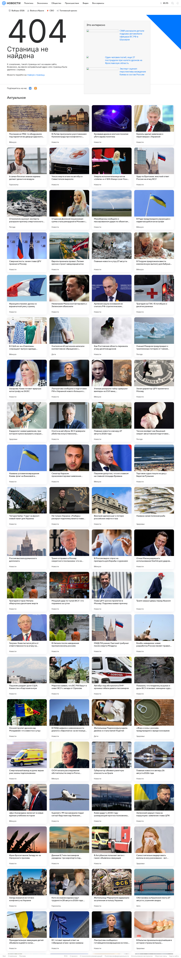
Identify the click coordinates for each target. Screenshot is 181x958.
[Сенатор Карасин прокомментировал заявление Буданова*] (69, 464)
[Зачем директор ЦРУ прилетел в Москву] (154, 380)
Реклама (22, 956)
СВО (52, 11)
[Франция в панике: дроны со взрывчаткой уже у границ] (27, 295)
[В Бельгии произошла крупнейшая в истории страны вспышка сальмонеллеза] (154, 931)
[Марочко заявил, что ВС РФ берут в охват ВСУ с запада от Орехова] (69, 677)
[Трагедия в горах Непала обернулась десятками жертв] (27, 592)
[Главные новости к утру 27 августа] (112, 252)
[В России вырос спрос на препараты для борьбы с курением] (112, 549)
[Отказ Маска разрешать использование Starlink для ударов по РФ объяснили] (154, 549)
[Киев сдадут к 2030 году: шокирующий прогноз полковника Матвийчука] (112, 804)
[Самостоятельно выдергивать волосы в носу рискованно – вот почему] (154, 846)
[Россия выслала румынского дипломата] (27, 549)
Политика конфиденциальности (117, 956)
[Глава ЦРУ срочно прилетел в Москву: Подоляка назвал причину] (112, 592)
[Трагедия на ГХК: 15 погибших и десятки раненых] (154, 295)
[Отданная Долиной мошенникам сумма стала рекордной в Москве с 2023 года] (69, 210)
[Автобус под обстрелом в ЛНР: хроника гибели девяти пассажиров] (112, 677)
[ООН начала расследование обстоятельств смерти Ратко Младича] (69, 761)
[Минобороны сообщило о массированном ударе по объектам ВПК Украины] (112, 210)
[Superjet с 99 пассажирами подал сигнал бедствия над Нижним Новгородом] (69, 804)
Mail (4, 956)
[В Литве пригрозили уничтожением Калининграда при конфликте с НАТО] (69, 125)
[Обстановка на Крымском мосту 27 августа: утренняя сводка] (154, 889)
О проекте (74, 956)
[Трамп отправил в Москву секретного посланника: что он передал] (69, 549)
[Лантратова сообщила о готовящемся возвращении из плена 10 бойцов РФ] (112, 931)
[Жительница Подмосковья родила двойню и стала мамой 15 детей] (112, 719)
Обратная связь (161, 956)
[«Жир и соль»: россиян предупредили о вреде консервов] (154, 719)
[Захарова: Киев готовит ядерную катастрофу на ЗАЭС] (27, 380)
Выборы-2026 (18, 11)
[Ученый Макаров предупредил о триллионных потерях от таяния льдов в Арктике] (154, 337)
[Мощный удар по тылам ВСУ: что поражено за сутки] (69, 592)
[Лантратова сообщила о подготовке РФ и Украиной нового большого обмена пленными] (69, 380)
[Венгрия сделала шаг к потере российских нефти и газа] (112, 507)
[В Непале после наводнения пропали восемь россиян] (69, 634)
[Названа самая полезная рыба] (154, 507)
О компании (12, 956)
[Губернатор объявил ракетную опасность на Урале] (112, 761)
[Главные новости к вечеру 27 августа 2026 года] (112, 422)
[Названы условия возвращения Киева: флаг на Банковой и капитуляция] (27, 464)
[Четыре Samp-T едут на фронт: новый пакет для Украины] (27, 507)
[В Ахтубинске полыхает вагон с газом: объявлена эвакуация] (112, 846)
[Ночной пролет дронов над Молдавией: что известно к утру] (27, 719)
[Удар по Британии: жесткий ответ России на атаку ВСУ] (154, 167)
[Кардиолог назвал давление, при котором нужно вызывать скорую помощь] (27, 422)
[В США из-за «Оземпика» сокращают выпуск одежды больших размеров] (27, 337)
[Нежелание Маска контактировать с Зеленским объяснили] (69, 295)
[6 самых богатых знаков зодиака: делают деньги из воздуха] (27, 167)
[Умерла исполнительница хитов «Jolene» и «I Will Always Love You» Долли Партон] (112, 167)
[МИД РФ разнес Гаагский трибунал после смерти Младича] (112, 634)
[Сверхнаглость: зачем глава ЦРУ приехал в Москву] (27, 252)
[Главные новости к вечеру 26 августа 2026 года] (154, 761)
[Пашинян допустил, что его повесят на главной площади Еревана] (112, 464)
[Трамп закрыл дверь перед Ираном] (154, 592)
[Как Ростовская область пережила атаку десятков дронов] (112, 337)
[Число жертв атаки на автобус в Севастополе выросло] (69, 167)
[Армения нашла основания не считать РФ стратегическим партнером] (112, 295)
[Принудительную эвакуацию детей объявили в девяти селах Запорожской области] (27, 931)
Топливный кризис (68, 11)
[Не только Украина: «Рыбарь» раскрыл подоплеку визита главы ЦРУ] (69, 507)
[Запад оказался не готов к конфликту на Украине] (27, 889)
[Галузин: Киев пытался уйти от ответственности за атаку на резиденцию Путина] (27, 634)
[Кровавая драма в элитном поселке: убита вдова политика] (112, 125)
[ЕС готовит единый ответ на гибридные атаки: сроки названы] (69, 931)
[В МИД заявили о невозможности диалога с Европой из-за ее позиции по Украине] (69, 719)
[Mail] (4, 3)
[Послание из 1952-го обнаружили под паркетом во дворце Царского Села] (27, 125)
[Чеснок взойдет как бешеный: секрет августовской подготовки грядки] (154, 422)
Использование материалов (142, 956)
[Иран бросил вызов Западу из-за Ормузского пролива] (27, 846)
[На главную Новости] (13, 3)
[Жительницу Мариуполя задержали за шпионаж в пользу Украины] (112, 889)
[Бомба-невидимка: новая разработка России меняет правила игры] (154, 634)
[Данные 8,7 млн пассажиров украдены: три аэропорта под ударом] (69, 846)
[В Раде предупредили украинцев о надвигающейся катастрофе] (154, 210)
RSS (65, 956)
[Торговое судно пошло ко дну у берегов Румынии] (154, 464)
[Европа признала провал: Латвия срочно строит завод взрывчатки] (69, 252)
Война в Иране (37, 11)
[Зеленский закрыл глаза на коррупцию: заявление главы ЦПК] (154, 804)
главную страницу (35, 75)
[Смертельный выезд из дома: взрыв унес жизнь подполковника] (27, 761)
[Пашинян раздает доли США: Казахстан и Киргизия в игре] (27, 677)
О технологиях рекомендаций (91, 956)
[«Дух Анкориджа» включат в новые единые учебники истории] (27, 804)
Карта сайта (174, 956)
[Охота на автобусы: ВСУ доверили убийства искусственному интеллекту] (69, 422)
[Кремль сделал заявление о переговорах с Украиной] (154, 125)
